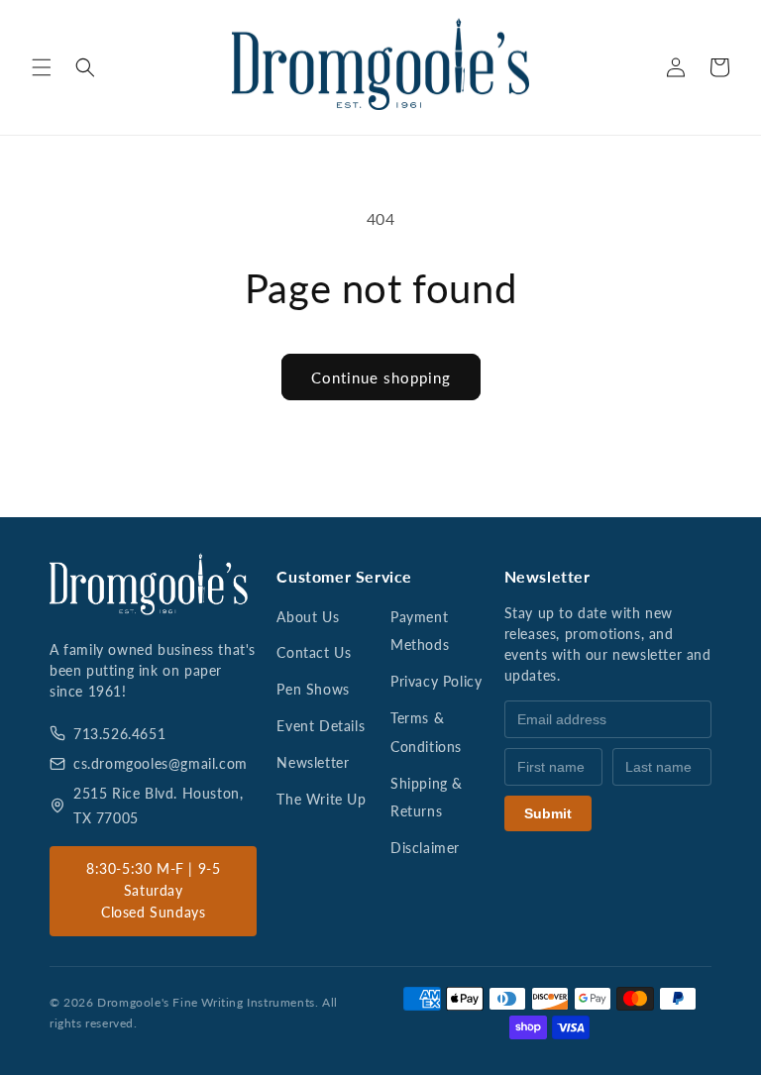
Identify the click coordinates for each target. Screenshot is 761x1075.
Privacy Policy (436, 681)
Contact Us (313, 652)
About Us (307, 616)
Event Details (320, 725)
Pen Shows (312, 689)
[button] (41, 67)
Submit (548, 813)
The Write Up (321, 799)
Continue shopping (381, 377)
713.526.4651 (119, 733)
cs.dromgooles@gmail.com (160, 763)
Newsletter (312, 762)
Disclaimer (425, 847)
